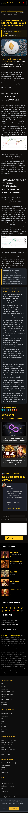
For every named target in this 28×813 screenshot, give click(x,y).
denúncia (18, 508)
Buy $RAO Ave (5, 754)
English (6, 797)
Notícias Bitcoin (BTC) (7, 691)
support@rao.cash (12, 620)
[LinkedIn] (4, 410)
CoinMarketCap (5, 765)
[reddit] (12, 410)
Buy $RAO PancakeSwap (8, 740)
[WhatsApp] (10, 410)
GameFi (3, 726)
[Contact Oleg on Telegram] (10, 557)
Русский (11, 797)
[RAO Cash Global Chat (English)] (6, 608)
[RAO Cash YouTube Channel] (6, 611)
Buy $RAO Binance (7, 742)
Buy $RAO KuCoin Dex (8, 749)
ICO (2, 721)
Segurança (4, 716)
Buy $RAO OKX (6, 747)
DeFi (2, 718)
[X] (6, 410)
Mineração (4, 729)
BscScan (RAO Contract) (8, 763)
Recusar (4, 808)
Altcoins (3, 697)
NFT (2, 731)
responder (9, 508)
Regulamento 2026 (6, 699)
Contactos (4, 781)
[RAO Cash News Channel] (2, 608)
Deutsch (16, 797)
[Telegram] (8, 410)
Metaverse (4, 724)
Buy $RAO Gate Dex (7, 745)
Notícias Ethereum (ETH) (8, 694)
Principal (3, 11)
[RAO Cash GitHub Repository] (10, 611)
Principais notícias (6, 713)
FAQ (2, 788)
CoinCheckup (5, 772)
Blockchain (4, 689)
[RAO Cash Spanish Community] (14, 608)
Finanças (4, 704)
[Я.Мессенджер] (2, 410)
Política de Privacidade (8, 786)
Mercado (3, 686)
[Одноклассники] (14, 410)
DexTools (4, 767)
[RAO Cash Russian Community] (18, 608)
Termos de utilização (7, 783)
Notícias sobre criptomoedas (15, 11)
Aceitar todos (14, 808)
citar (14, 508)
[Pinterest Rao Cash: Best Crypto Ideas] (14, 611)
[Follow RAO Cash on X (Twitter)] (22, 608)
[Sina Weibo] (16, 410)
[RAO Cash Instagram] (2, 611)
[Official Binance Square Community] (18, 611)
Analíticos (4, 702)
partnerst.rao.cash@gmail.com (9, 624)
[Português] (23, 2)
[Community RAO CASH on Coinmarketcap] (22, 611)
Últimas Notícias (6, 684)
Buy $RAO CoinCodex (7, 752)
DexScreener (5, 770)
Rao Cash (10, 3)
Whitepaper (4, 791)
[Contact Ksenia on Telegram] (10, 594)
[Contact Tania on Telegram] (10, 566)
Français (22, 797)
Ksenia (15, 31)
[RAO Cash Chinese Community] (10, 608)
